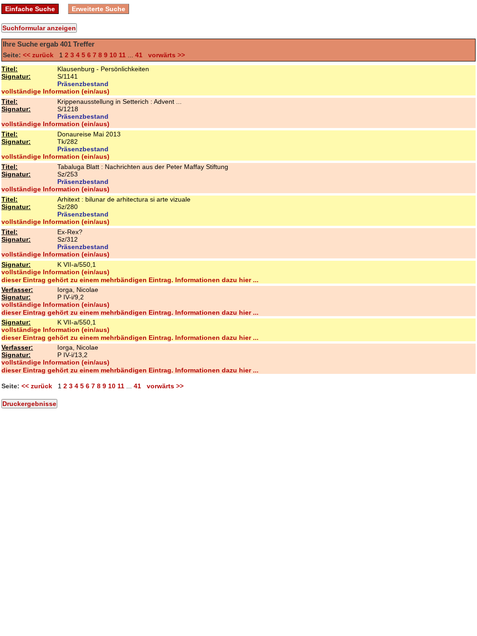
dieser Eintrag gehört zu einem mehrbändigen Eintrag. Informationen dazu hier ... (130, 280)
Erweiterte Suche (98, 9)
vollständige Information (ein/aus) (55, 91)
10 (113, 55)
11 (122, 55)
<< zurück (40, 55)
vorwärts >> (164, 55)
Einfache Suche (30, 9)
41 (139, 55)
